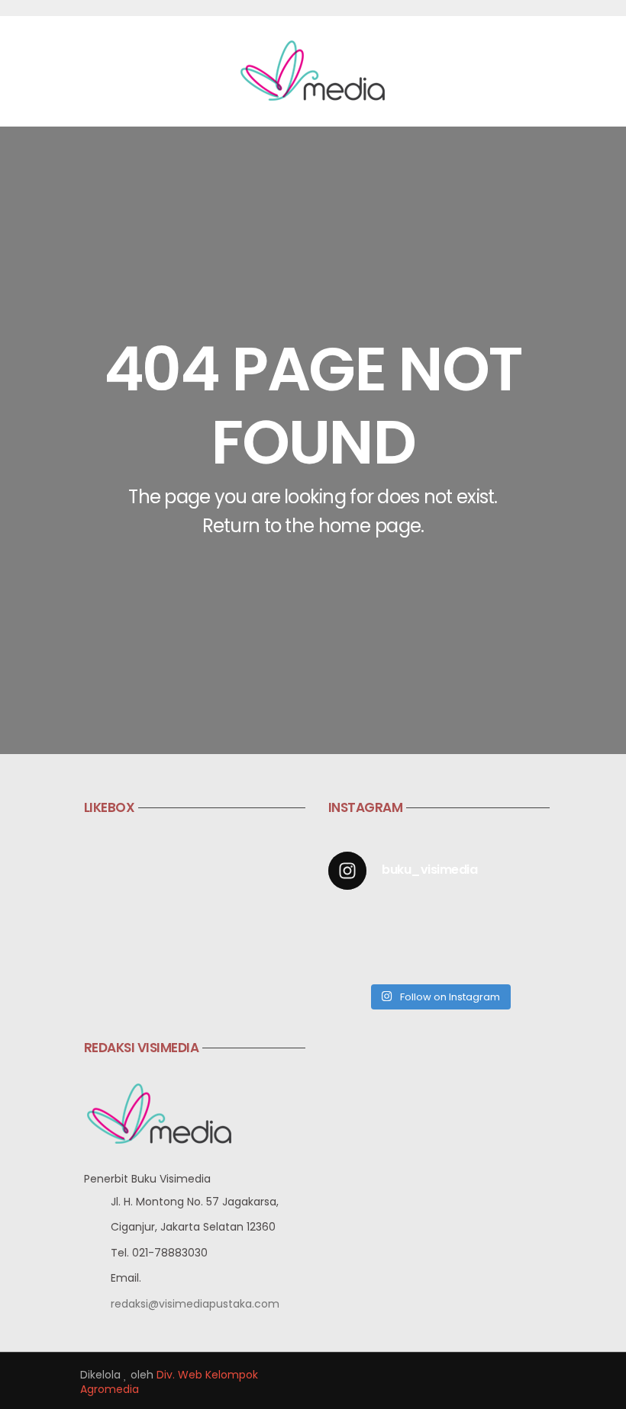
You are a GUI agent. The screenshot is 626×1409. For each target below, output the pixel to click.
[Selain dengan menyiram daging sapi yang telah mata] (525, 957)
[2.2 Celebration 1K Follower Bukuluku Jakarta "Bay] (353, 922)
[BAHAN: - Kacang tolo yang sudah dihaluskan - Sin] (353, 957)
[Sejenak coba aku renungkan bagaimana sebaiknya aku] (410, 922)
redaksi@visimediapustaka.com (195, 1303)
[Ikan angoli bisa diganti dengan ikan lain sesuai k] (410, 957)
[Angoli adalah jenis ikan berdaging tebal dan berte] (467, 957)
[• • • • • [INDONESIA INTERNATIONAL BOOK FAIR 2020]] (467, 922)
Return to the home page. (313, 525)
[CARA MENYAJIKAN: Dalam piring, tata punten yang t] (525, 922)
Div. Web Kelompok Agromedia (169, 1382)
